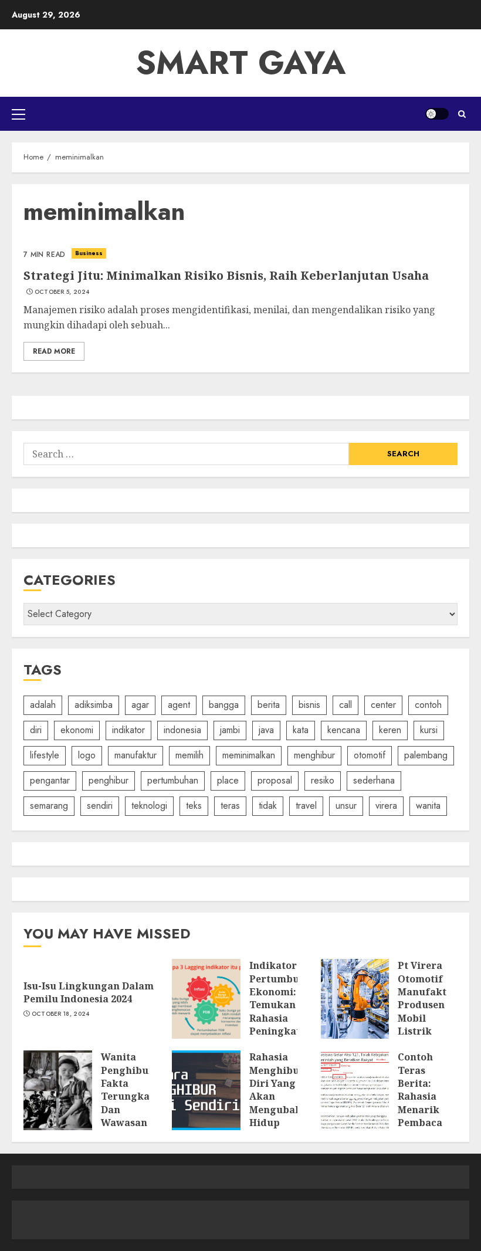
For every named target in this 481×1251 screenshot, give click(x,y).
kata (301, 730)
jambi (230, 730)
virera (386, 805)
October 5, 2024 (62, 292)
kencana (343, 730)
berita (269, 704)
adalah (43, 704)
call (345, 704)
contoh (428, 704)
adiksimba (93, 704)
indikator (128, 730)
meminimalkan (248, 755)
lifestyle (44, 755)
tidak (268, 805)
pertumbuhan (172, 780)
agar (140, 704)
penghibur (108, 780)
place (228, 780)
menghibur (314, 755)
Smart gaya (240, 62)
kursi (429, 730)
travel (306, 805)
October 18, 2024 (61, 1014)
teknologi (149, 805)
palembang (426, 755)
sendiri (100, 805)
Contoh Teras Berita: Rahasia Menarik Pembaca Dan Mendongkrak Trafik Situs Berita (433, 1122)
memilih (189, 755)
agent (179, 704)
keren (390, 730)
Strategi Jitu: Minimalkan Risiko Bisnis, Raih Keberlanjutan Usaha (226, 275)
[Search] (462, 114)
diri (36, 730)
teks (194, 805)
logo (87, 755)
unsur (346, 805)
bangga (224, 704)
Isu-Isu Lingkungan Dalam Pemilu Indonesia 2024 (88, 992)
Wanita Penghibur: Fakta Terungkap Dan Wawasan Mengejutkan (133, 1096)
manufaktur (135, 755)
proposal (275, 780)
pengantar (50, 780)
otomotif (369, 755)
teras (230, 805)
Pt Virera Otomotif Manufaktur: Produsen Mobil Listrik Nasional (429, 1004)
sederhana (374, 780)
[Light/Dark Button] (437, 114)
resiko (322, 780)
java (266, 730)
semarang (49, 805)
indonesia (182, 730)
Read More (54, 351)
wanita (428, 805)
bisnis (309, 704)
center (383, 704)
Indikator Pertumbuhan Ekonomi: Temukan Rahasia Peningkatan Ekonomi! (283, 1004)
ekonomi (76, 730)
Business (89, 253)
